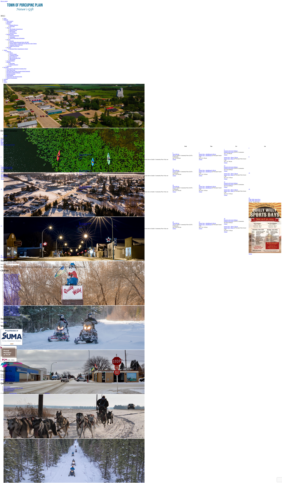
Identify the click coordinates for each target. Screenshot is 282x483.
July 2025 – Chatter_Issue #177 (11, 291)
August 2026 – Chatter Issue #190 (11, 274)
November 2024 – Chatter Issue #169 (12, 302)
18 (79, 185)
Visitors (5, 50)
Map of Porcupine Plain (14, 58)
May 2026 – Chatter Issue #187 (11, 278)
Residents (6, 19)
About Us (8, 27)
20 (199, 185)
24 (77, 226)
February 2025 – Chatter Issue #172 (12, 298)
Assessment (12, 37)
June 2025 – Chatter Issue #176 (11, 292)
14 (224, 165)
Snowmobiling (9, 75)
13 (199, 169)
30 (1, 255)
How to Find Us (13, 56)
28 (224, 218)
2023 (2, 144)
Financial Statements (14, 35)
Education (8, 47)
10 (77, 173)
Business (8, 23)
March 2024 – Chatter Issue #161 (11, 312)
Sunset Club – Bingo (229, 158)
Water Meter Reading (8, 390)
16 (1, 189)
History (11, 52)
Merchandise (12, 31)
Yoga (174, 155)
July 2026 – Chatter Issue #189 (11, 275)
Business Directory (13, 25)
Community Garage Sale (6, 168)
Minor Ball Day (4, 176)
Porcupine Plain (13, 393)
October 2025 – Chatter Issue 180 (11, 287)
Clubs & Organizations (11, 78)
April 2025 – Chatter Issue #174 (11, 295)
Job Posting (9, 22)
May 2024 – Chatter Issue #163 (11, 309)
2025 (13, 144)
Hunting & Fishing (10, 74)
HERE (5, 322)
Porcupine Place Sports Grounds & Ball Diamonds (18, 71)
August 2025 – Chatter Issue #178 (11, 290)
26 (173, 222)
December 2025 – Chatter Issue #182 (12, 284)
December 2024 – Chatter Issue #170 (12, 300)
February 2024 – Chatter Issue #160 (12, 313)
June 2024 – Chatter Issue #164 (11, 308)
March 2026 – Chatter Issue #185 (11, 280)
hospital (5, 135)
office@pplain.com (5, 379)
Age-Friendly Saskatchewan (16, 29)
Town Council (9, 21)
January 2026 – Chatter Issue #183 (12, 283)
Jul (11, 144)
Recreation (6, 67)
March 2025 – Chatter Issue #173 (11, 296)
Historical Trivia (13, 30)
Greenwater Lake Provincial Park (14, 76)
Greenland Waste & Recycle (16, 45)
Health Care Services (14, 46)
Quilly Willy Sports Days (254, 200)
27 (199, 222)
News (5, 80)
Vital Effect (47, 393)
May (4, 144)
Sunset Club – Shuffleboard (205, 155)
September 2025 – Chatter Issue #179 (12, 288)
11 (79, 169)
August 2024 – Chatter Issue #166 (11, 306)
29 (249, 198)
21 (224, 181)
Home (5, 18)
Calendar (6, 79)
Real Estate (12, 26)
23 (1, 226)
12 (173, 169)
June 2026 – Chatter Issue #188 (11, 276)
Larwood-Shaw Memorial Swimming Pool (16, 68)
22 (249, 189)
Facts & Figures (13, 33)
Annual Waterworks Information (16, 38)
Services (8, 39)
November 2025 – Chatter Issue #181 (12, 286)
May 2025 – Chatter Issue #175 (11, 294)
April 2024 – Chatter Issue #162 (11, 311)
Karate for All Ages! (228, 152)
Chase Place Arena (10, 70)
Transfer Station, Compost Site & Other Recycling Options (23, 43)
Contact (5, 82)
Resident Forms (10, 34)
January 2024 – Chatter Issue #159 (12, 315)
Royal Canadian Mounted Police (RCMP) (19, 42)
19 (173, 185)
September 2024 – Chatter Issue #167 (12, 304)
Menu (3, 15)
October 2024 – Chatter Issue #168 (12, 303)
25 (79, 222)
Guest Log (8, 66)
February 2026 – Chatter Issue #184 (12, 282)
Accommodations (10, 60)
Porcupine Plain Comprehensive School (18, 48)
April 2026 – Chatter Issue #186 (11, 279)
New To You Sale (83, 155)
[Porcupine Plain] (25, 13)
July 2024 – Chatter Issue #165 (11, 307)
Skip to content (4, 1)
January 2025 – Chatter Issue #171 (12, 299)
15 (249, 173)
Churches (11, 41)
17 (77, 189)
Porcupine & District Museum (13, 72)
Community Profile (13, 55)
